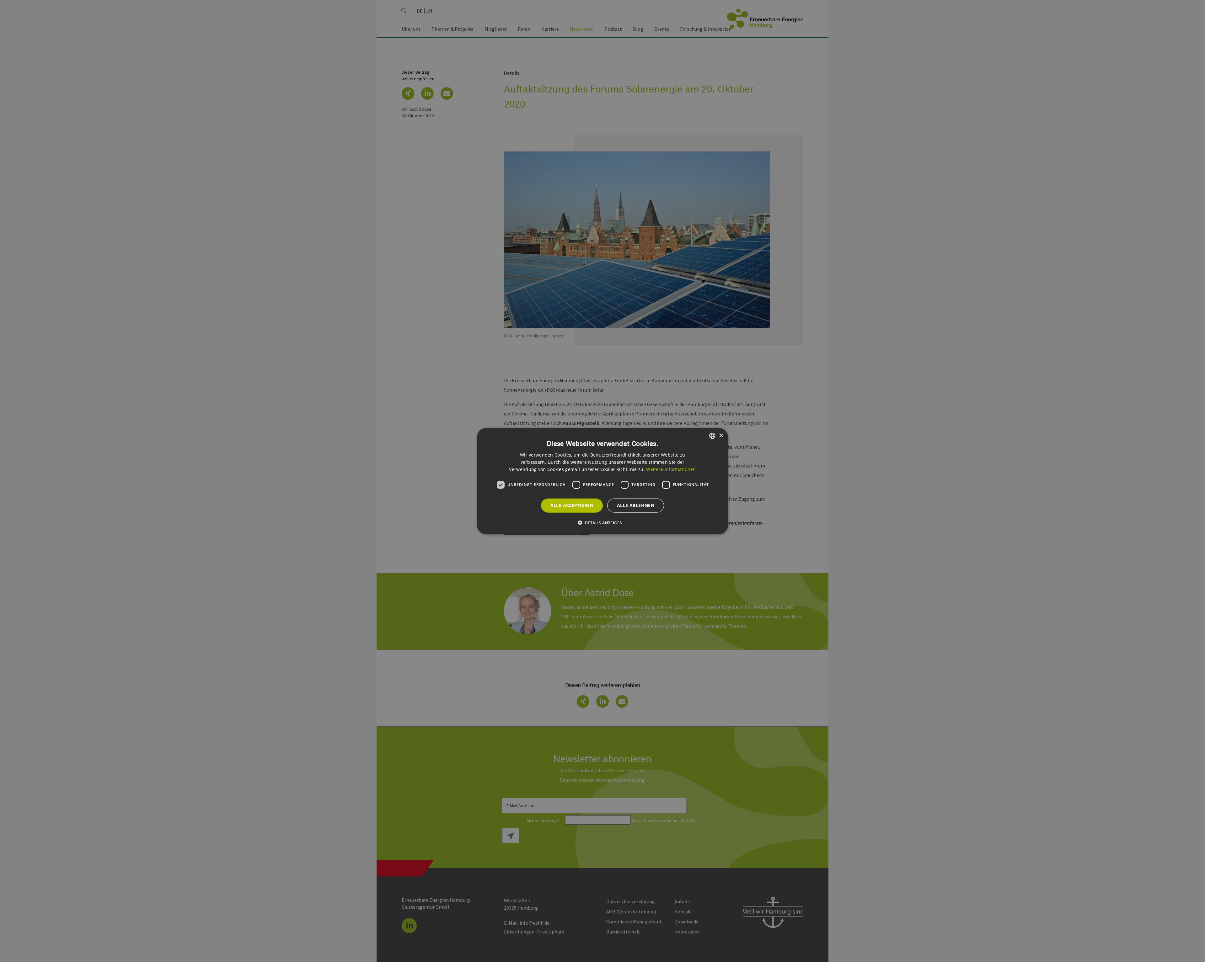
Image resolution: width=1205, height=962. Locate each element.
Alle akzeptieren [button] (571, 505)
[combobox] (712, 436)
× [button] (721, 435)
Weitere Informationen (671, 469)
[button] (602, 522)
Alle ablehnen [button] (635, 505)
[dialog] (602, 481)
